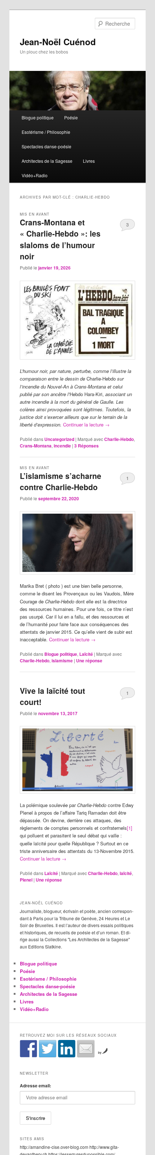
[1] (129, 827)
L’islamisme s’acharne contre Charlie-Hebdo (60, 481)
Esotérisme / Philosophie (46, 132)
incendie (62, 445)
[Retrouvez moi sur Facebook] (28, 1048)
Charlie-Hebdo (119, 439)
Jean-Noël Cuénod (58, 41)
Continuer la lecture (86, 424)
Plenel (26, 879)
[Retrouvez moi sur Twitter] (47, 1048)
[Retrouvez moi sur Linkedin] (66, 1048)
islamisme (62, 660)
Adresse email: (35, 1085)
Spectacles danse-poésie (46, 146)
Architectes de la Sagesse (47, 161)
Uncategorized (59, 439)
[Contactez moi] (85, 1048)
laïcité (126, 873)
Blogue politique (38, 117)
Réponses (86, 445)
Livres (89, 161)
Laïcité (86, 654)
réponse (89, 660)
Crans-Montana (36, 445)
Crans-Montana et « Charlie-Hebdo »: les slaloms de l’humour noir (60, 239)
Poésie (71, 117)
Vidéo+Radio (35, 175)
